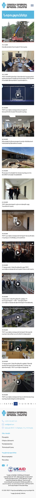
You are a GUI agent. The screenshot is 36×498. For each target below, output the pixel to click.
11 (19, 403)
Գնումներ (5, 460)
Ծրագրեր (5, 437)
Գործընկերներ (7, 444)
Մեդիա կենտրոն (8, 440)
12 (22, 403)
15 (31, 403)
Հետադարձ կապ (8, 447)
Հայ (21, 12)
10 (16, 404)
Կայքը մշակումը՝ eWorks (18, 493)
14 (28, 403)
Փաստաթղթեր (7, 456)
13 (25, 403)
